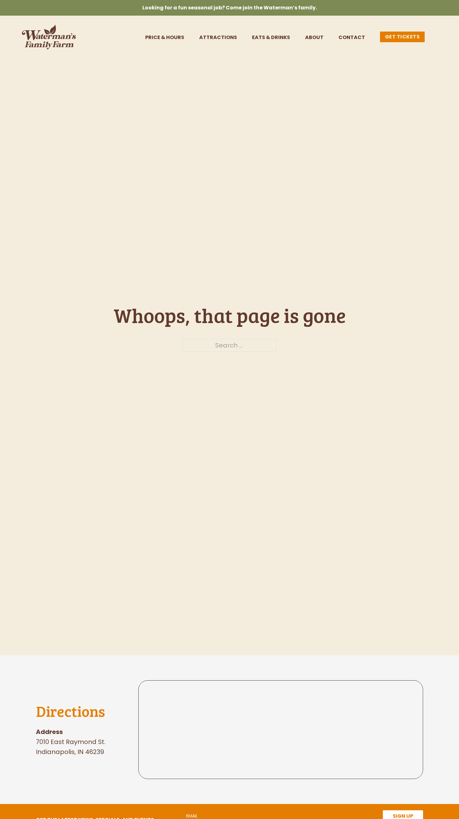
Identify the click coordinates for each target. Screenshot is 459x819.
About (314, 37)
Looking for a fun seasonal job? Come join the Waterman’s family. (229, 7)
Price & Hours (164, 37)
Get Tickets (402, 36)
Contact (351, 37)
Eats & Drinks (271, 37)
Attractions (218, 37)
